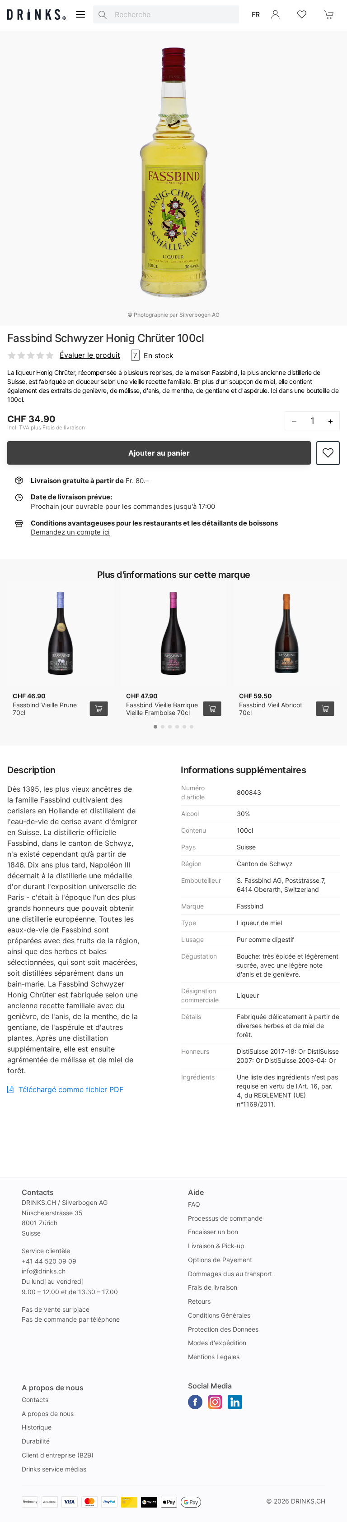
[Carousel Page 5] (184, 727)
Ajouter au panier (159, 452)
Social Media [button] (210, 1385)
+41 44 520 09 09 (49, 1261)
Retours (199, 1301)
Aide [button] (196, 1192)
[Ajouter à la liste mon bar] (328, 453)
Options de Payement (220, 1260)
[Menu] (80, 14)
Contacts (35, 1399)
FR (256, 14)
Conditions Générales (219, 1315)
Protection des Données (223, 1329)
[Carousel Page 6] (191, 727)
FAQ (194, 1204)
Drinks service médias (54, 1469)
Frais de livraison (212, 1287)
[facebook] (195, 1402)
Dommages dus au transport (230, 1274)
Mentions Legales (213, 1357)
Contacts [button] (38, 1192)
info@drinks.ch (44, 1271)
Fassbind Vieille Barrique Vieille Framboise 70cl (162, 709)
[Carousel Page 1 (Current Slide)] (155, 727)
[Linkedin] (235, 1402)
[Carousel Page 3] (170, 727)
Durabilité (36, 1441)
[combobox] (166, 14)
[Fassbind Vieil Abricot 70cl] (287, 633)
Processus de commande (225, 1218)
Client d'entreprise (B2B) (58, 1455)
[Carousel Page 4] (177, 727)
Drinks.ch (308, 1501)
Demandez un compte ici (70, 532)
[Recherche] (102, 14)
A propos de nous (48, 1413)
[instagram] (215, 1402)
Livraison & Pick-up (216, 1246)
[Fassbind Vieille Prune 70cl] (60, 633)
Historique (37, 1427)
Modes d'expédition (217, 1343)
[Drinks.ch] (36, 14)
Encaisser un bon (213, 1232)
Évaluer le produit (90, 355)
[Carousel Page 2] (162, 727)
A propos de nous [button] (53, 1387)
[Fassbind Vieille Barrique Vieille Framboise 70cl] (174, 633)
